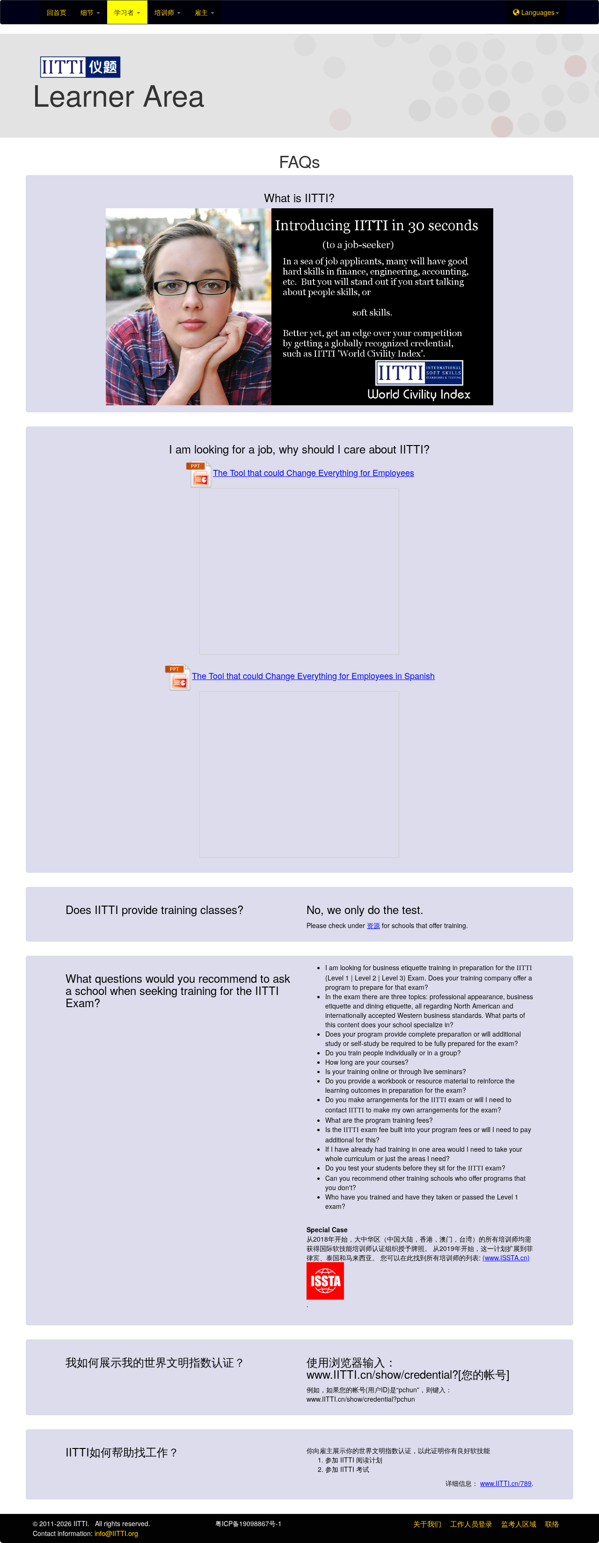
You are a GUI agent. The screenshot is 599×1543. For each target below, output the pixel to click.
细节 (87, 12)
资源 (373, 925)
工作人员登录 (471, 1523)
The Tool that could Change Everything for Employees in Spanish (313, 675)
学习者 (125, 12)
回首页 (56, 12)
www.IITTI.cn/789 (506, 1483)
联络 (552, 1523)
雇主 (202, 12)
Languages (537, 12)
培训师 (165, 12)
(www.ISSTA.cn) (506, 1257)
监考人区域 (518, 1523)
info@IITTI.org (116, 1533)
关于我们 (427, 1523)
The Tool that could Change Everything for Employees (313, 472)
